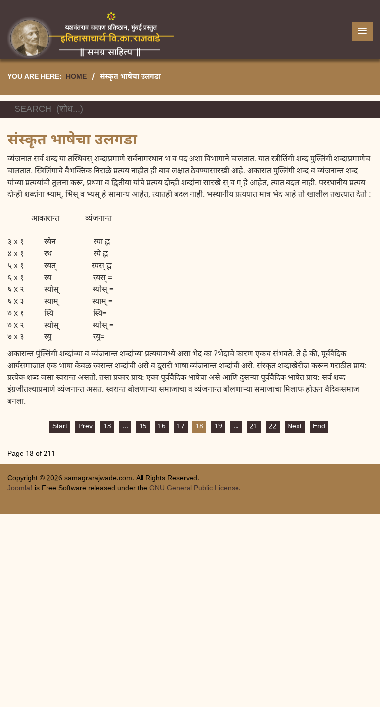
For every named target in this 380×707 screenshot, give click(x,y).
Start (59, 426)
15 (143, 426)
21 (254, 426)
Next (294, 426)
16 (162, 426)
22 (273, 426)
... (125, 426)
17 (181, 426)
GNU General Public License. (195, 488)
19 (218, 426)
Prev (85, 426)
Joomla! (20, 488)
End (319, 426)
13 (107, 426)
